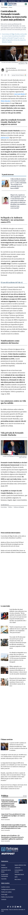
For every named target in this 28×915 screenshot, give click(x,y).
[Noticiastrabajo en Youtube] (18, 907)
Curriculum (4, 507)
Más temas (18, 879)
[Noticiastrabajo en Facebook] (8, 907)
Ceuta (18, 1)
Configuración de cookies (8, 889)
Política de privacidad (7, 897)
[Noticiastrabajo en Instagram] (13, 907)
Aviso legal (4, 894)
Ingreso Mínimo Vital (20, 865)
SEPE (16, 877)
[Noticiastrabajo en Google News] (20, 907)
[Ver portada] (10, 4)
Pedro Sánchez (5, 101)
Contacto (3, 899)
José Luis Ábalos (19, 94)
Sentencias (4, 867)
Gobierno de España (19, 507)
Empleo (3, 865)
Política (10, 507)
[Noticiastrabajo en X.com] (10, 907)
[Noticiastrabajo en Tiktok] (15, 907)
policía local (5, 137)
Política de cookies (6, 892)
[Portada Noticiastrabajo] (14, 849)
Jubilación (17, 867)
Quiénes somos (5, 887)
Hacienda (3, 879)
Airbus (22, 1)
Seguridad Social (19, 874)
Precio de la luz (11, 1)
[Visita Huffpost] (26, 4)
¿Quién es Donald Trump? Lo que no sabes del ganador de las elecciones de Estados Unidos (14, 40)
